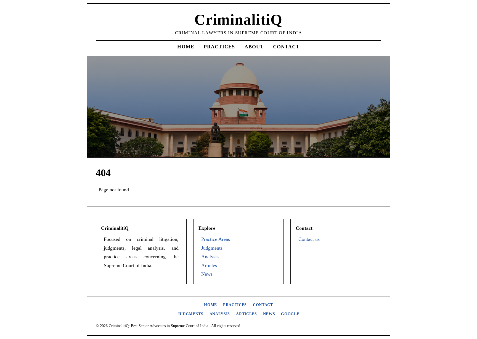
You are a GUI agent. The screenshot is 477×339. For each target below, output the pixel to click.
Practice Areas (215, 239)
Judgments (211, 248)
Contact (286, 46)
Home (185, 46)
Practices (219, 46)
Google (290, 314)
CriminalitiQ (238, 19)
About (254, 46)
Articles (209, 265)
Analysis (210, 256)
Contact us (309, 239)
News (207, 274)
